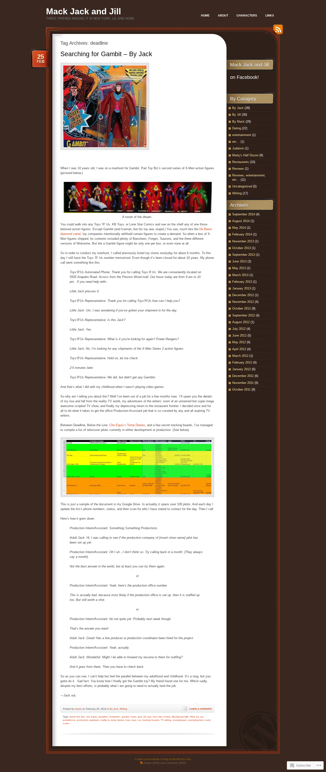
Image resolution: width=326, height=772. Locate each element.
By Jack (114, 708)
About (223, 15)
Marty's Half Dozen (245, 155)
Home (205, 15)
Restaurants (240, 162)
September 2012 (243, 315)
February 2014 (242, 234)
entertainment (241, 135)
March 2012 (240, 356)
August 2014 (241, 221)
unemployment (196, 720)
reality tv (104, 720)
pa (201, 716)
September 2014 (243, 214)
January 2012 (241, 369)
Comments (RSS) (175, 762)
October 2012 (241, 308)
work (207, 720)
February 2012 (242, 362)
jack (140, 716)
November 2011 (243, 383)
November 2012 (243, 302)
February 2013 (242, 281)
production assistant (88, 720)
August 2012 (241, 322)
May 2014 (239, 227)
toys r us (136, 720)
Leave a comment (200, 708)
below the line (77, 716)
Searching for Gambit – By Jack (106, 54)
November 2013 (243, 241)
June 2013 (239, 261)
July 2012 (239, 329)
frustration (114, 716)
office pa (194, 716)
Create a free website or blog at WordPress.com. (163, 759)
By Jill (236, 114)
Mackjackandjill (180, 716)
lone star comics (161, 716)
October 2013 (241, 248)
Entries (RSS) (152, 762)
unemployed (179, 720)
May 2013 (239, 268)
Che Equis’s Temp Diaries (127, 425)
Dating (236, 128)
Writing (123, 708)
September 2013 (243, 254)
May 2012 (239, 342)
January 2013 (241, 288)
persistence (69, 720)
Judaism (238, 148)
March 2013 (240, 275)
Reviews (238, 168)
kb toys (147, 716)
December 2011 (243, 376)
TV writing (166, 720)
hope (133, 716)
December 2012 (243, 295)
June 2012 (239, 335)
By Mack (238, 121)
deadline (103, 716)
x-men (66, 723)
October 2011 (241, 389)
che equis (91, 716)
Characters (247, 15)
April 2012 (239, 349)
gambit (125, 716)
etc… (236, 141)
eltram (78, 708)
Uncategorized (242, 186)
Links (269, 15)
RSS (277, 31)
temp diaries (117, 720)
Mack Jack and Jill (83, 11)
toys (128, 720)
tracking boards (150, 720)
